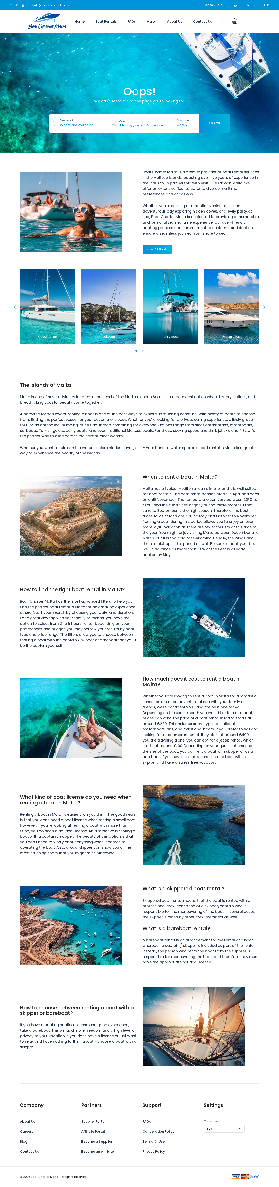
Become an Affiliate (97, 1151)
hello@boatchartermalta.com (51, 5)
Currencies (211, 1121)
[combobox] (224, 1129)
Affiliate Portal (93, 1131)
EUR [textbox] (209, 1129)
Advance (182, 120)
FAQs (131, 21)
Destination (68, 120)
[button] (136, 351)
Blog (23, 1141)
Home (80, 21)
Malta (151, 21)
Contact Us (202, 21)
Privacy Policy (154, 1151)
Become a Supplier (96, 1141)
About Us (174, 21)
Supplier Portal (93, 1121)
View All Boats (157, 249)
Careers (26, 1131)
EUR (266, 5)
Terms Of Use (154, 1141)
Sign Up (251, 5)
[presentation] (14, 307)
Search (214, 123)
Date (122, 121)
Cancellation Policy (158, 1131)
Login (235, 5)
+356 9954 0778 (213, 5)
